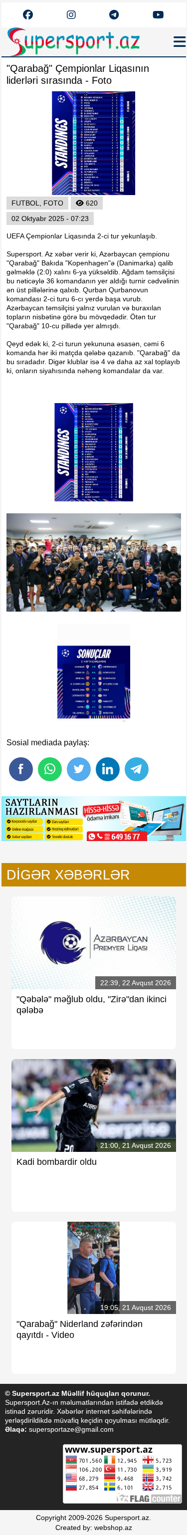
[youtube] (28, 15)
